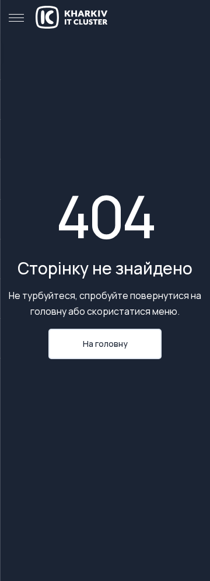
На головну (105, 343)
